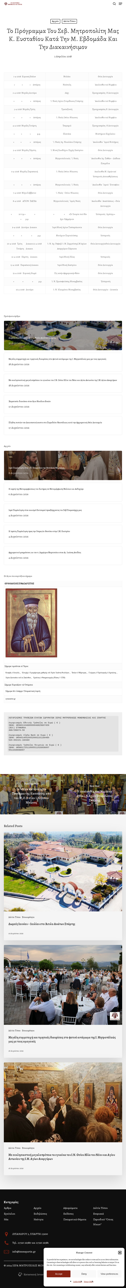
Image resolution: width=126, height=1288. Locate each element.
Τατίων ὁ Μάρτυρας (79, 673)
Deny (84, 1274)
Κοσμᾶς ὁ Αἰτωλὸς (13, 673)
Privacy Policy (88, 1281)
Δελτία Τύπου (69, 21)
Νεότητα (38, 1219)
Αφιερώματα (70, 1208)
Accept (58, 1274)
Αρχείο (55, 21)
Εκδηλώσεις (40, 1214)
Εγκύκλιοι (9, 1214)
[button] (119, 1252)
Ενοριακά (98, 1214)
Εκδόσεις (68, 1214)
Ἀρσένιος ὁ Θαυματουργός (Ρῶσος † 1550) (49, 678)
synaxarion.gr (11, 699)
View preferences (109, 1274)
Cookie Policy (77, 1281)
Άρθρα (7, 1208)
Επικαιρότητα (28, 917)
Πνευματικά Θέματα (74, 1219)
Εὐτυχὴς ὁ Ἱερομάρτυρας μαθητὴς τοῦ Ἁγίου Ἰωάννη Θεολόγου (45, 673)
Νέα (6, 1219)
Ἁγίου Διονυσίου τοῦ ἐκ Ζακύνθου (18, 678)
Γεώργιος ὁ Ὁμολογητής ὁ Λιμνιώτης (102, 673)
